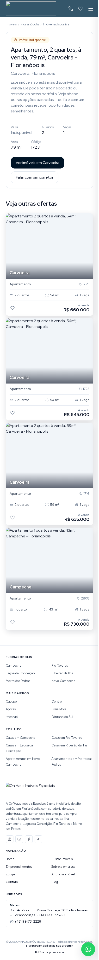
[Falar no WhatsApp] (88, 949)
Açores (11, 709)
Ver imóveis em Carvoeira (37, 162)
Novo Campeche (63, 681)
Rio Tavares (59, 665)
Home (10, 859)
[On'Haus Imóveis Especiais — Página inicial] (31, 8)
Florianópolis (30, 24)
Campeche (13, 665)
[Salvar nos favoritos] (12, 308)
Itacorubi (12, 717)
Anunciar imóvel (63, 874)
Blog (54, 882)
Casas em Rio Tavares (66, 738)
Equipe (11, 874)
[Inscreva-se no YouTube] (19, 839)
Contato (12, 882)
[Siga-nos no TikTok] (38, 839)
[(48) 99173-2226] (70, 8)
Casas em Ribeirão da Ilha (69, 745)
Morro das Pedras (18, 681)
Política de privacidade (49, 952)
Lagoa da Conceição (20, 673)
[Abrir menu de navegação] (91, 8)
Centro (56, 701)
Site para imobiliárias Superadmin (49, 946)
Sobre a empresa (63, 867)
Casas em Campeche (21, 738)
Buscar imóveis (62, 859)
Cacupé (11, 701)
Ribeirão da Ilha (62, 673)
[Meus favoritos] (80, 8)
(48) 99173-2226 (28, 921)
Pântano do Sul (62, 717)
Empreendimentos (19, 867)
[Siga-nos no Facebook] (29, 839)
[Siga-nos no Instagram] (9, 839)
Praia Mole (59, 709)
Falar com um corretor (34, 177)
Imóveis (11, 24)
